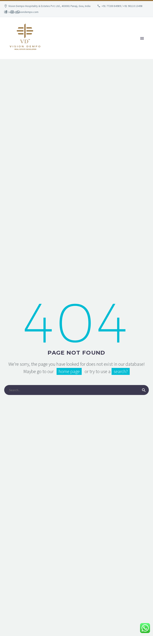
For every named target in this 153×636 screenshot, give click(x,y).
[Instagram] (12, 12)
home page (69, 371)
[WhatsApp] (18, 12)
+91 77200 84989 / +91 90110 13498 (122, 6)
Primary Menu (142, 38)
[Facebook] (6, 12)
